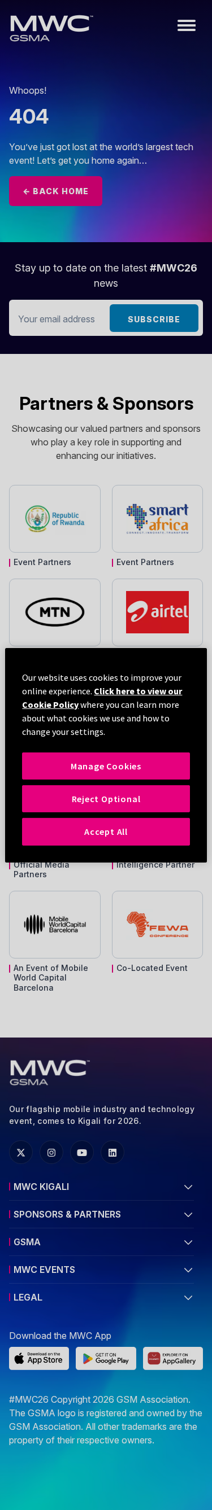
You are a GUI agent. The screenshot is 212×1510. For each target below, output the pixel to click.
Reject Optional (106, 798)
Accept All (106, 831)
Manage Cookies (106, 765)
